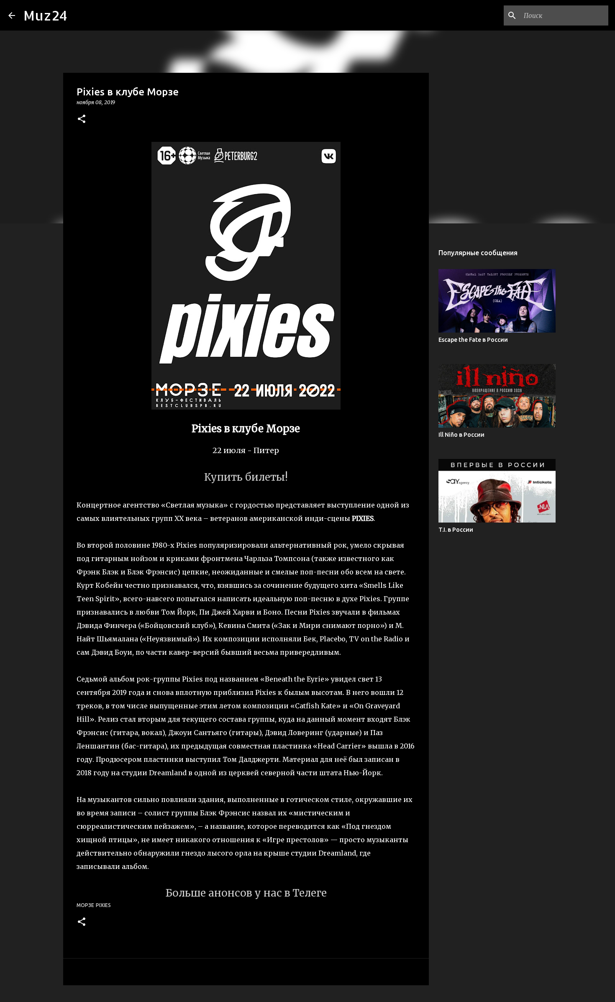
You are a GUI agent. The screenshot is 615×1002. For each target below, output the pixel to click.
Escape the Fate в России (473, 339)
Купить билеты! (246, 477)
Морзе (85, 905)
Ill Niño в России (461, 434)
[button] (82, 119)
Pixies (103, 905)
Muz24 (45, 15)
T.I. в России (455, 529)
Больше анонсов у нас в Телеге (246, 893)
